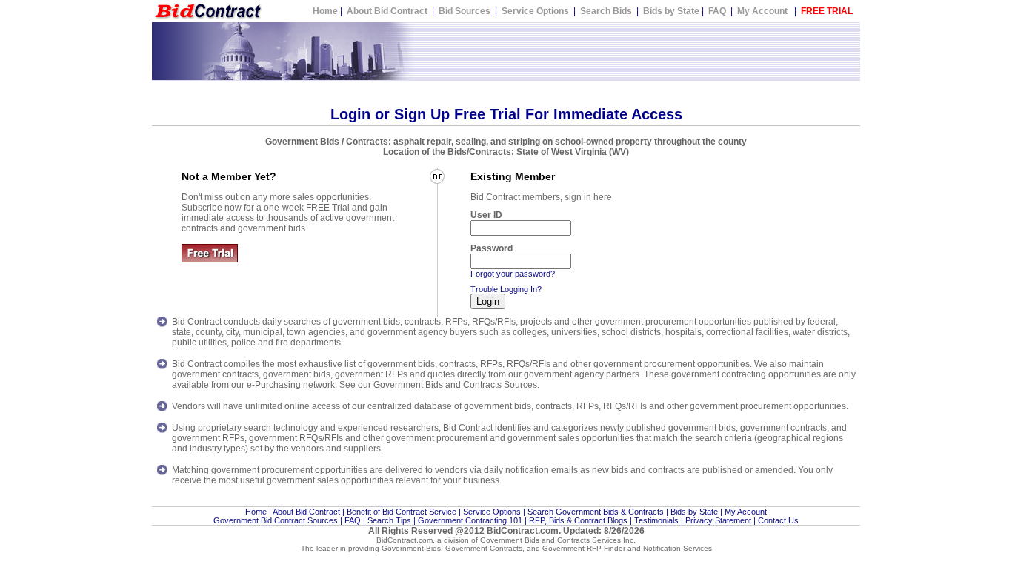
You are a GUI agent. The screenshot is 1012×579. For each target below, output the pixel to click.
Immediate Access (617, 114)
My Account (762, 11)
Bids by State (671, 11)
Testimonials (656, 520)
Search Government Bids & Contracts (595, 511)
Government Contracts (483, 548)
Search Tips (389, 520)
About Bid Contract (388, 11)
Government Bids (411, 548)
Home (325, 11)
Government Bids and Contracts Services (550, 540)
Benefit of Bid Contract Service (401, 511)
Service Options (535, 11)
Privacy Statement (718, 520)
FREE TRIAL (827, 11)
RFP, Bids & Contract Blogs (578, 520)
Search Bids (606, 11)
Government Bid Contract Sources (275, 520)
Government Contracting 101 (470, 520)
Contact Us (778, 520)
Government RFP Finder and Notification (611, 548)
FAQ (717, 11)
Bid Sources (464, 11)
